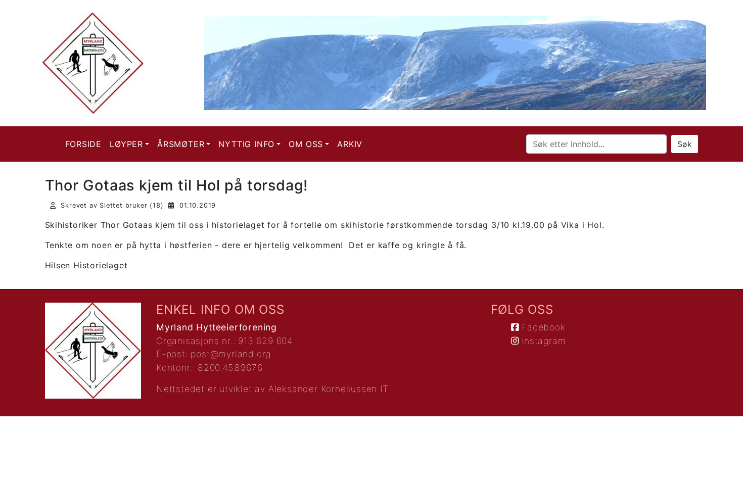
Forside (83, 144)
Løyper (126, 144)
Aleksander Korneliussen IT (328, 388)
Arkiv (349, 144)
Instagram (542, 340)
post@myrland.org (231, 354)
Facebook (542, 327)
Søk (684, 144)
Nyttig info (246, 144)
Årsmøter (180, 144)
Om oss (306, 144)
